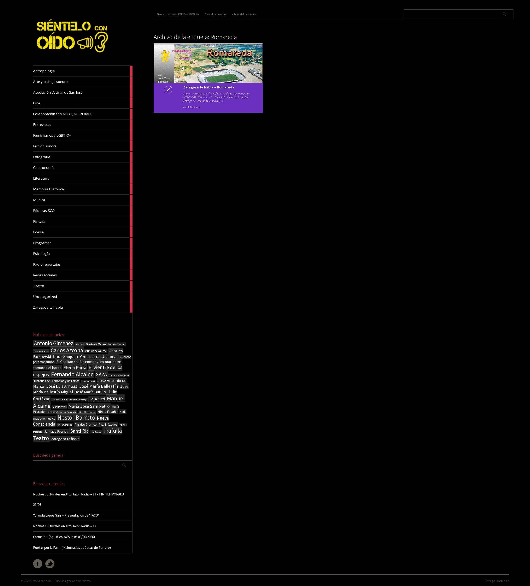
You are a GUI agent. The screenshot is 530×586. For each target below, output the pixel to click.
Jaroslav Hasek (88, 381)
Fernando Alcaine (72, 374)
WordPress (84, 581)
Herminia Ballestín (119, 375)
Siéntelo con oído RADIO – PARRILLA (178, 14)
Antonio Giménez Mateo (90, 344)
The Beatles (96, 432)
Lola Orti (97, 399)
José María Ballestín (98, 386)
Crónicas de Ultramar (99, 356)
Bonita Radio (41, 351)
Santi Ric (79, 431)
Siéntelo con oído (215, 14)
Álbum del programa (244, 14)
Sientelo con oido (40, 581)
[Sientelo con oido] (71, 55)
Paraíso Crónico (86, 424)
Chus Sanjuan (65, 356)
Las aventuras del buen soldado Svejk (69, 399)
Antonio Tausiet (116, 344)
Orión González (64, 424)
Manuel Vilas (59, 407)
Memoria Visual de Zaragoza (62, 412)
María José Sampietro (89, 406)
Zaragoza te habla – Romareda (208, 87)
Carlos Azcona (67, 350)
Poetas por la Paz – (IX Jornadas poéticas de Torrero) (72, 547)
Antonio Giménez (53, 343)
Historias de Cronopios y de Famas (57, 381)
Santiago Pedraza (56, 431)
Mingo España (107, 411)
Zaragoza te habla (65, 438)
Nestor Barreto (76, 417)
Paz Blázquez (108, 424)
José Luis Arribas (61, 386)
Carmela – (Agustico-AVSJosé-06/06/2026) (64, 537)
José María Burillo (90, 391)
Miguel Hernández (86, 412)
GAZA (101, 374)
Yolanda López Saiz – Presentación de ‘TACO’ (66, 515)
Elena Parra (75, 367)
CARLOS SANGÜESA (96, 351)
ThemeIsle (503, 581)
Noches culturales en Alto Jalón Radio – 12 (64, 526)
